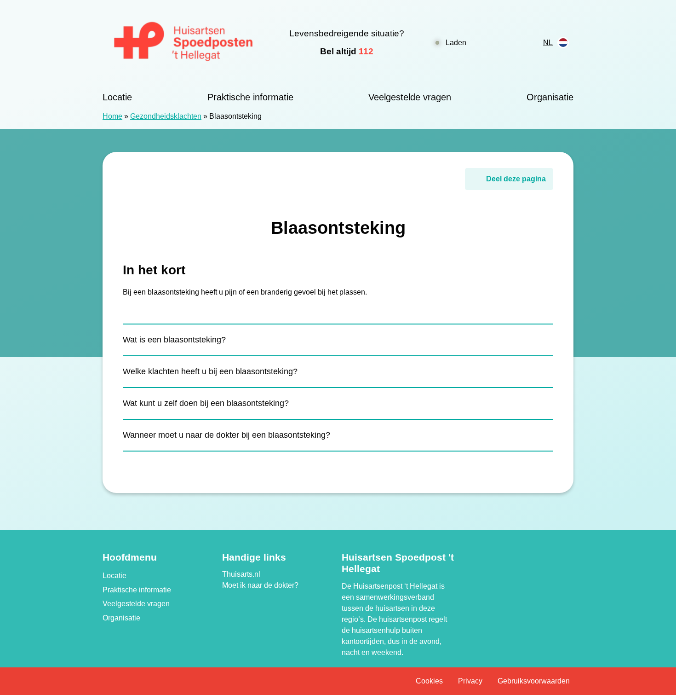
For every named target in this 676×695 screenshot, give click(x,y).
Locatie (117, 97)
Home (112, 116)
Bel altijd (346, 51)
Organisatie (550, 97)
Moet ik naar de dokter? (260, 585)
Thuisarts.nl (241, 574)
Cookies (429, 681)
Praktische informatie (250, 97)
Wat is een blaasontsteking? (174, 339)
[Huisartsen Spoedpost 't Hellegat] (184, 42)
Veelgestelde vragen (409, 97)
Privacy (470, 681)
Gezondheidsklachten (165, 116)
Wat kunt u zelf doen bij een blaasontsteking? (206, 403)
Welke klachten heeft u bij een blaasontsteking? (210, 371)
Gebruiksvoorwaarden (534, 681)
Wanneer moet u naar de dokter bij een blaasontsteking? (226, 435)
